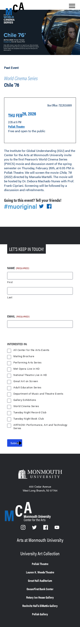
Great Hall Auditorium (40, 580)
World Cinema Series (21, 78)
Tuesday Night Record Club (29, 412)
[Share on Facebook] (49, 206)
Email (18, 316)
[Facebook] (46, 528)
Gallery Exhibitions (24, 400)
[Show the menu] (72, 7)
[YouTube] (57, 528)
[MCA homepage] (21, 9)
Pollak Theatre (16, 126)
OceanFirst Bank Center (40, 589)
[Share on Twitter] (41, 206)
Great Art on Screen (25, 381)
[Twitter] (34, 528)
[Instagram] (23, 528)
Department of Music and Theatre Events (38, 393)
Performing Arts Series (27, 362)
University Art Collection (40, 553)
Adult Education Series (27, 387)
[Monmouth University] (40, 474)
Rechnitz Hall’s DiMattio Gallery (40, 605)
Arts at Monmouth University (40, 540)
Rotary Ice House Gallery (40, 597)
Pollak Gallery (40, 614)
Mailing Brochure (23, 356)
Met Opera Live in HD (26, 368)
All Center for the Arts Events (31, 350)
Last (9, 297)
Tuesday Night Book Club (28, 418)
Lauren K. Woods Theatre (40, 572)
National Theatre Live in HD (30, 375)
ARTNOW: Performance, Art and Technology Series (40, 425)
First (10, 282)
